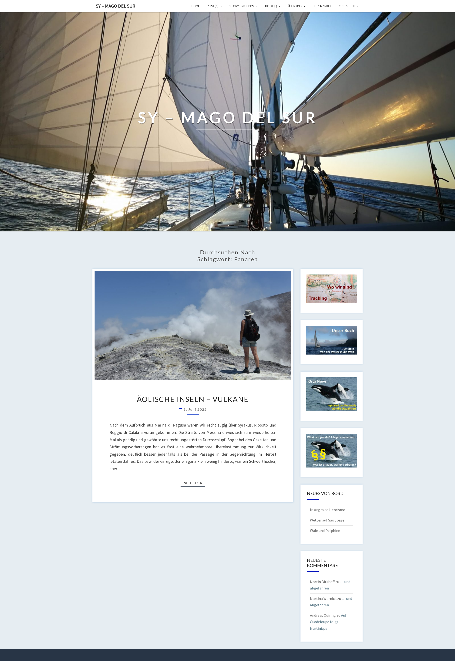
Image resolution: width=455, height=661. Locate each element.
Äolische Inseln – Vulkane (193, 399)
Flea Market (322, 6)
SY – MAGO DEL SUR (115, 6)
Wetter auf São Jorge (327, 520)
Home (195, 6)
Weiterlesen (194, 482)
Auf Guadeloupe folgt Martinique (328, 621)
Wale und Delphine (325, 530)
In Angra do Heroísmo (327, 509)
